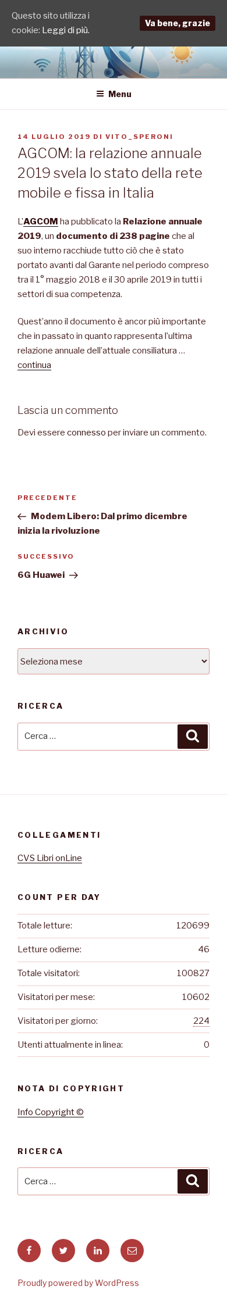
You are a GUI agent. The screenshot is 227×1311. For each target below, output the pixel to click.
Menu (120, 94)
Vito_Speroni (139, 137)
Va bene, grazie (177, 23)
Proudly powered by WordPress (78, 1283)
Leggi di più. (66, 30)
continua (34, 365)
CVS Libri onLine (49, 858)
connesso (86, 432)
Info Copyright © (50, 1112)
